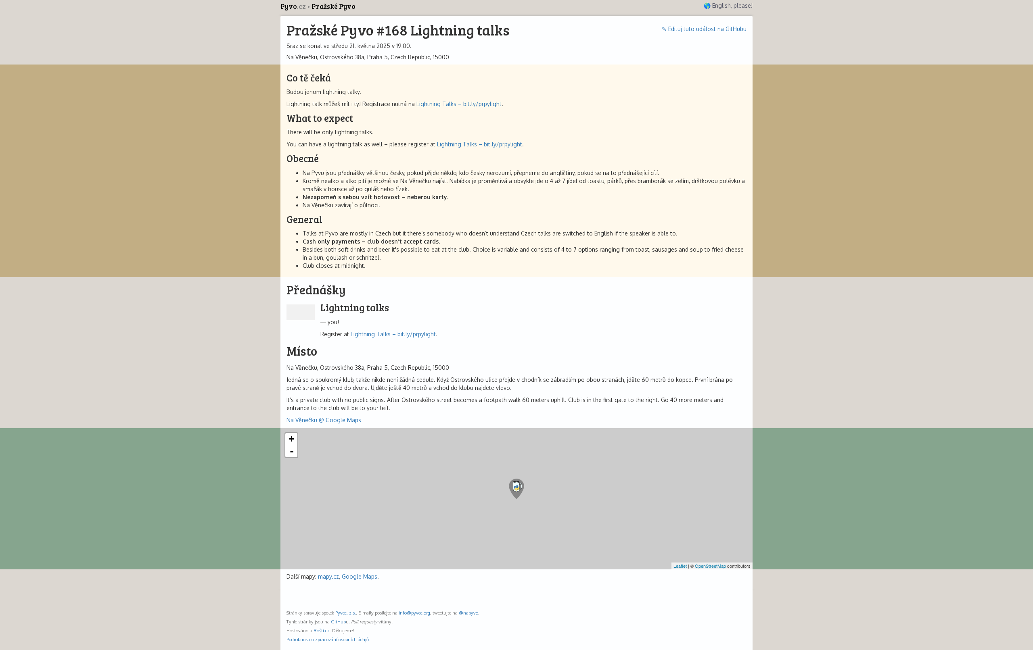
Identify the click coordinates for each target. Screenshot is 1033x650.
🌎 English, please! (728, 5)
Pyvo (293, 6)
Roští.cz (322, 630)
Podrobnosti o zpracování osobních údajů (327, 639)
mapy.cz (328, 576)
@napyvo (468, 613)
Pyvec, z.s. (345, 613)
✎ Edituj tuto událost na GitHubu (704, 28)
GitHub (338, 622)
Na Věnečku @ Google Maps (323, 420)
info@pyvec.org (414, 613)
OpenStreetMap (710, 565)
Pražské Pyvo (333, 6)
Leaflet (680, 565)
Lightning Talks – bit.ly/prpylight (459, 103)
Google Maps (359, 576)
